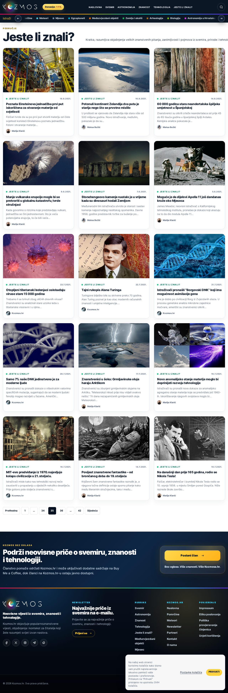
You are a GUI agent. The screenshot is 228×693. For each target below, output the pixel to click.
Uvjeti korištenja (209, 635)
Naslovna (95, 7)
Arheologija (153, 18)
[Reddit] (43, 642)
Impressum (206, 608)
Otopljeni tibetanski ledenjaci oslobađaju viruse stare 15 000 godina (35, 292)
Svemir (109, 7)
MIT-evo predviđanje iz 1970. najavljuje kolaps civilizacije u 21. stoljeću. (34, 474)
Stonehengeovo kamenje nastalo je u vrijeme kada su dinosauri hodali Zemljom (114, 199)
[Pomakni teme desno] (221, 18)
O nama (172, 645)
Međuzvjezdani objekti (102, 18)
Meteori (41, 18)
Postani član (189, 555)
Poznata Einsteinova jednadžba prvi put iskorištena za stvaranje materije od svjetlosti (34, 107)
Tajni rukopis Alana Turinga (101, 290)
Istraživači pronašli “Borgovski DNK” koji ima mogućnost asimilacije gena (189, 292)
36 (61, 510)
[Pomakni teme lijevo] (18, 18)
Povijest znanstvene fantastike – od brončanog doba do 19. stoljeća (107, 474)
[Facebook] (6, 642)
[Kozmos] (20, 7)
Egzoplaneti (75, 18)
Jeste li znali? (183, 7)
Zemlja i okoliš (131, 18)
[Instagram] (25, 642)
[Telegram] (34, 642)
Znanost (144, 7)
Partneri (172, 632)
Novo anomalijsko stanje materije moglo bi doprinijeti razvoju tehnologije (187, 381)
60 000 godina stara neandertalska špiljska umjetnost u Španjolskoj (188, 106)
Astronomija (126, 7)
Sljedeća (92, 510)
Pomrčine (173, 614)
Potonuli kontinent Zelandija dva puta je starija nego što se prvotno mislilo (110, 106)
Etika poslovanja (210, 614)
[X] (16, 642)
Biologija (173, 18)
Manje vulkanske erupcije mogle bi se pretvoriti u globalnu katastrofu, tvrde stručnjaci (33, 200)
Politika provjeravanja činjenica (208, 625)
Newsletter (174, 626)
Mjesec (57, 18)
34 (43, 510)
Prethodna (11, 510)
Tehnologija (162, 7)
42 (79, 510)
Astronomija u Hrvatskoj (199, 18)
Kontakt (172, 639)
